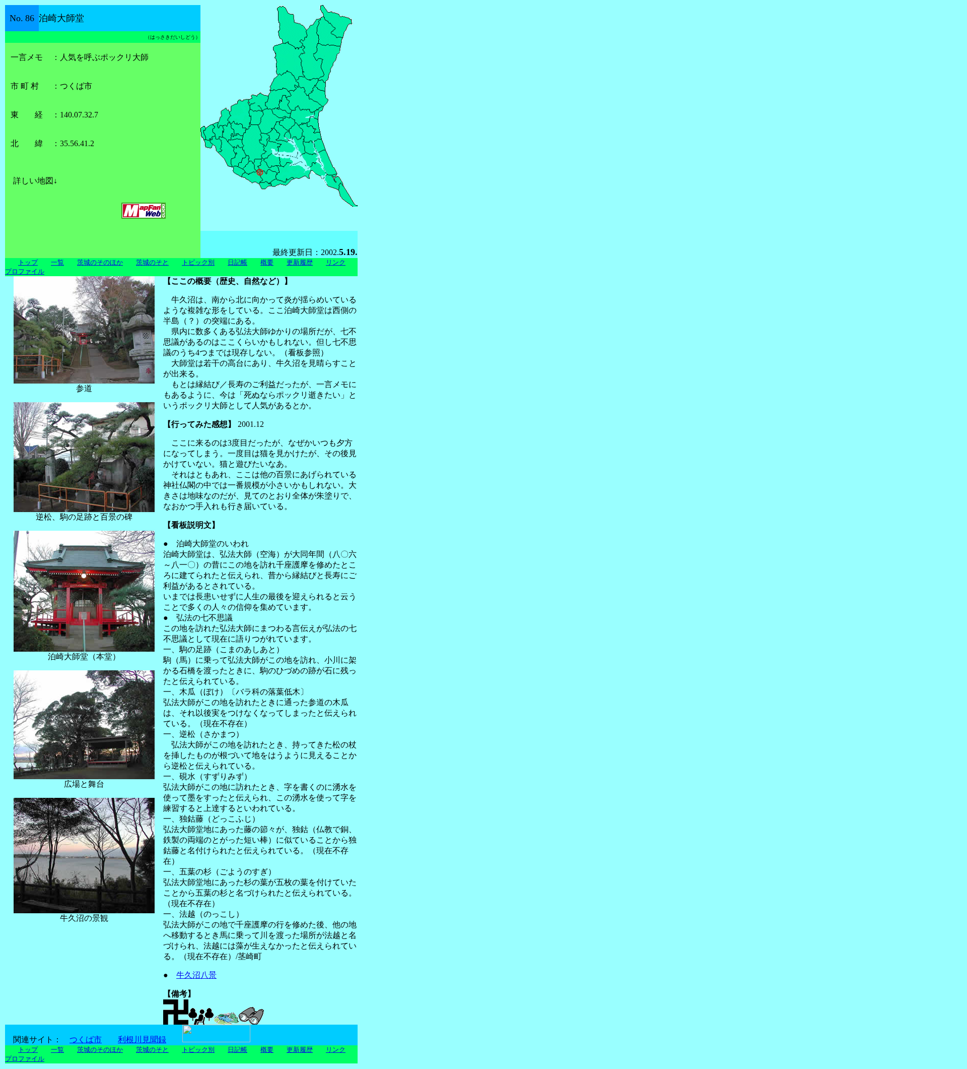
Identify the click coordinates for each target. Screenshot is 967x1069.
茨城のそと (152, 262)
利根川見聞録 (142, 1039)
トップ (28, 262)
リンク (336, 262)
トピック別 (198, 262)
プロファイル (24, 271)
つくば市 (86, 1039)
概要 (266, 262)
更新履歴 (300, 262)
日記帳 (237, 262)
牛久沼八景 (196, 975)
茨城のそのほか (100, 262)
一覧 (57, 262)
